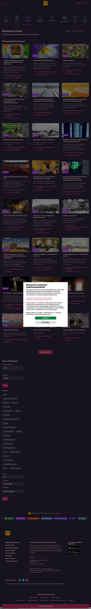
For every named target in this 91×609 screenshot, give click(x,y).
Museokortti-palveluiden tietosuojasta (39, 298)
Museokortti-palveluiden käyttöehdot (39, 299)
